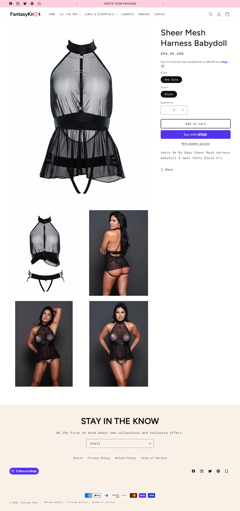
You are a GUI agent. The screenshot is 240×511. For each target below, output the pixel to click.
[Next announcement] (163, 3)
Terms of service (103, 502)
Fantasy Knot (30, 502)
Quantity (167, 102)
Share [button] (169, 169)
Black (169, 94)
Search (78, 458)
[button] (69, 14)
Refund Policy (125, 458)
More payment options (196, 143)
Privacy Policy (99, 458)
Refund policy (53, 502)
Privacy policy (77, 502)
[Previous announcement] (77, 3)
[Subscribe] (149, 443)
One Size (171, 79)
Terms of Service (154, 458)
